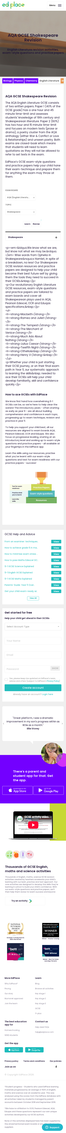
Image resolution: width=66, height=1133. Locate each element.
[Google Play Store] (48, 794)
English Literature (49, 80)
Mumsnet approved (14, 998)
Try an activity (19, 900)
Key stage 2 (40, 998)
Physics (18, 80)
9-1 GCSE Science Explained (19, 566)
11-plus (38, 1013)
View (56, 541)
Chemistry (31, 80)
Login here (47, 694)
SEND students (11, 1035)
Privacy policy (11, 1061)
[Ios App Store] (17, 791)
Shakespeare (15, 237)
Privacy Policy (53, 681)
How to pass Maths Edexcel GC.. (21, 560)
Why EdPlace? (11, 983)
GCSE (37, 1008)
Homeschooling (12, 1030)
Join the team (11, 1003)
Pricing (8, 988)
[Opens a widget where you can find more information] (52, 1127)
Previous (3, 723)
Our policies (55, 1061)
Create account (33, 688)
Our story (9, 993)
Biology (7, 80)
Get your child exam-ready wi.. (21, 591)
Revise (36, 223)
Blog (37, 983)
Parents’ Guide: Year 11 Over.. (20, 585)
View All (33, 598)
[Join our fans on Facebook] (56, 1066)
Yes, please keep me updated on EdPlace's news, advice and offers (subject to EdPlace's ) (34, 679)
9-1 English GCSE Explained (19, 572)
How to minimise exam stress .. (21, 553)
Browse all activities (44, 988)
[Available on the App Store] (14, 1050)
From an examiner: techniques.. (21, 541)
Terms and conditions (34, 1061)
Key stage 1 (40, 993)
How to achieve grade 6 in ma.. (21, 547)
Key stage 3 (40, 1003)
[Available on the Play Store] (35, 1050)
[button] (33, 626)
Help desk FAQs (42, 1027)
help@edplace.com (44, 1032)
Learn (27, 223)
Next (62, 723)
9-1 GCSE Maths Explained (18, 578)
